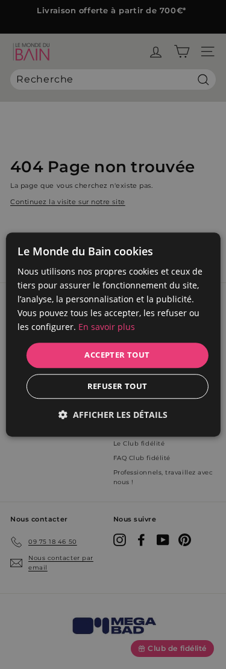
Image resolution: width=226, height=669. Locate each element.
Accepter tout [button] (116, 355)
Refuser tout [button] (117, 386)
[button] (113, 415)
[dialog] (112, 334)
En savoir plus (106, 327)
